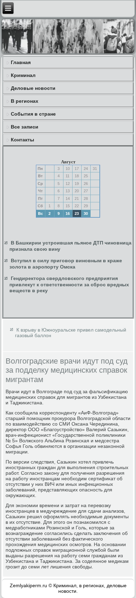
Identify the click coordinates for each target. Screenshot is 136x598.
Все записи (24, 127)
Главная (21, 62)
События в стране (33, 114)
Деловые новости (33, 88)
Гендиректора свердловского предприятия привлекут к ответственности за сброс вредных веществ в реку (69, 284)
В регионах (24, 101)
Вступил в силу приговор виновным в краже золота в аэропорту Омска (65, 264)
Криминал (23, 75)
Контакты (22, 139)
